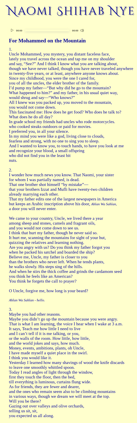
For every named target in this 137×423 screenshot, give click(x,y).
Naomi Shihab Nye (71, 11)
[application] (47, 31)
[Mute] (82, 30)
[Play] (12, 30)
